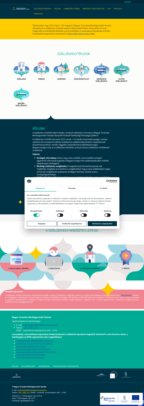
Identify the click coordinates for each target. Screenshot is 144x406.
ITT (97, 203)
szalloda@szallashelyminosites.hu (30, 354)
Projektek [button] (38, 13)
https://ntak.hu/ (126, 295)
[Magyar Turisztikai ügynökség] (125, 375)
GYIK (109, 8)
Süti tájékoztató (28, 366)
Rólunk (57, 8)
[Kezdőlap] (20, 8)
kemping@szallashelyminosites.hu (31, 346)
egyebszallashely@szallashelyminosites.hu (34, 343)
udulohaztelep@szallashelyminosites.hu (33, 349)
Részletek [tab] (72, 188)
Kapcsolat (118, 8)
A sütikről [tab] (103, 188)
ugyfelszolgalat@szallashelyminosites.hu (40, 324)
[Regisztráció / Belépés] (18, 261)
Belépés (127, 2)
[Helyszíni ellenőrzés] (90, 261)
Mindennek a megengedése (102, 224)
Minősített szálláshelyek (93, 8)
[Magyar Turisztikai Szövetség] (113, 374)
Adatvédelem (44, 366)
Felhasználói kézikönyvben (78, 33)
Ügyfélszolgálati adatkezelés (66, 366)
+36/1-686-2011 (30, 327)
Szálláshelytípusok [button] (42, 8)
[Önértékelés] (54, 261)
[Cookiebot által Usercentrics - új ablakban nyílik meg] (108, 181)
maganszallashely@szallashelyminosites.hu (34, 340)
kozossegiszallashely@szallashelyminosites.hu (36, 351)
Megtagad (41, 224)
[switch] (60, 215)
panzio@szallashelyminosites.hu (30, 357)
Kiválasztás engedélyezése (72, 224)
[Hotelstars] (101, 374)
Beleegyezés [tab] (40, 188)
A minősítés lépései (72, 8)
